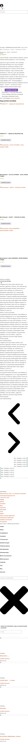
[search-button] (2, 15)
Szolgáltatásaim (4, 533)
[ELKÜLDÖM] (3, 634)
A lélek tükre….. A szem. (7, 680)
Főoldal (2, 526)
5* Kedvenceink (4, 539)
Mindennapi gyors (4, 559)
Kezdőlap (2, 47)
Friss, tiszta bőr (15, 98)
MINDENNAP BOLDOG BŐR (13, 47)
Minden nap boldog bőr (6, 555)
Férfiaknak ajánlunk (5, 546)
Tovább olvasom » (5, 658)
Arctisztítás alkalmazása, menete (10, 736)
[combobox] (14, 578)
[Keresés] (2, 623)
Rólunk (2, 529)
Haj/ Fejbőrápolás (4, 549)
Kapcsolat (2, 572)
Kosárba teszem (11, 90)
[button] (14, 414)
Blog (1, 568)
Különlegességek (4, 552)
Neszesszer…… (5, 656)
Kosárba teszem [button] (5, 140)
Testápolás (2, 562)
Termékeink (3, 536)
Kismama (3, 708)
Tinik (1, 565)
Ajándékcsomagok (4, 542)
